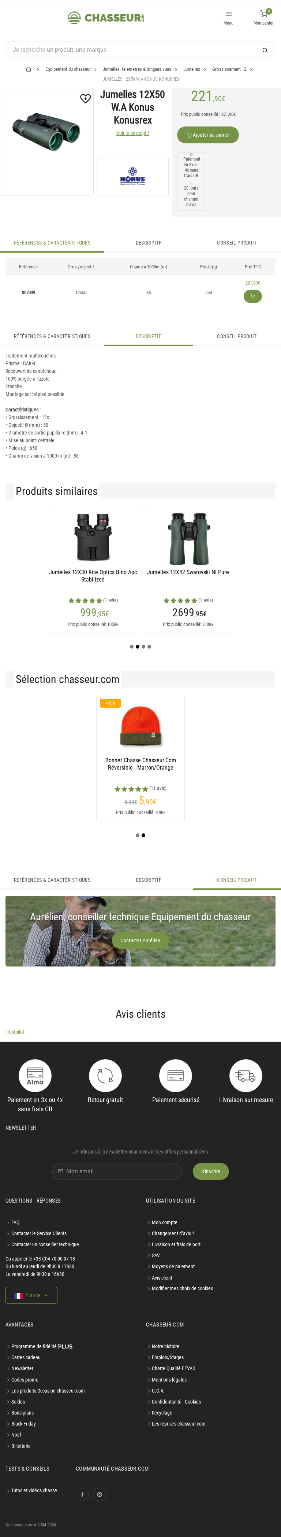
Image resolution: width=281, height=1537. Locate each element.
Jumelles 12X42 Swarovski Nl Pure (188, 572)
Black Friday (23, 1424)
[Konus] (133, 176)
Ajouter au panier (211, 135)
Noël (16, 1435)
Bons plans (22, 1413)
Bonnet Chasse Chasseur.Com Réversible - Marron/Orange (140, 764)
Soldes (18, 1402)
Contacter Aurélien (140, 940)
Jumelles (191, 69)
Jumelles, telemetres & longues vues (137, 69)
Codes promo (24, 1380)
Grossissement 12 (229, 69)
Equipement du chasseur (68, 69)
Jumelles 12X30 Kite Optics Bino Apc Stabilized (93, 576)
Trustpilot (14, 1032)
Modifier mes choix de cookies (182, 1288)
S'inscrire (211, 1171)
